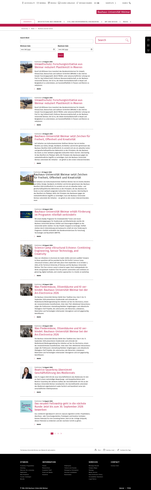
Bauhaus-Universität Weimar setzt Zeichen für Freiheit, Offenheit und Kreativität (62, 138)
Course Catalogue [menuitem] (68, 3)
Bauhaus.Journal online (45, 28)
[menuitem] (28, 3)
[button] (127, 40)
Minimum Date (25, 46)
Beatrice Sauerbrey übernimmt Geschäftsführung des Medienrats (55, 371)
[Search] (129, 3)
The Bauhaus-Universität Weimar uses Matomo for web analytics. (37, 450)
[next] (61, 434)
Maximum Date (63, 46)
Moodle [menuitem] (54, 3)
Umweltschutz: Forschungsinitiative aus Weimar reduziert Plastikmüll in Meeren (58, 66)
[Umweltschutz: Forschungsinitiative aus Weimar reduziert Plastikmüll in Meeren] (26, 67)
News (33, 28)
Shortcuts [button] (110, 3)
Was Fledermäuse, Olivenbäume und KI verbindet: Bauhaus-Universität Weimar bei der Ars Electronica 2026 (61, 290)
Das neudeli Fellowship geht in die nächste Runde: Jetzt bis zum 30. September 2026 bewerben (60, 406)
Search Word (24, 38)
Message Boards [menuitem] (85, 3)
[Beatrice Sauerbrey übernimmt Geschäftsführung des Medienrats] (26, 373)
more (39, 89)
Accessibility (30, 3)
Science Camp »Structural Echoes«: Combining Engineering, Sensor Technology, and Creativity (62, 250)
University (24, 28)
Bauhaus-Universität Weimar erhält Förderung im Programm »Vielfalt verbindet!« (62, 213)
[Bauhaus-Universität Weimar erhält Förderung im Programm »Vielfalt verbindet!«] (26, 215)
